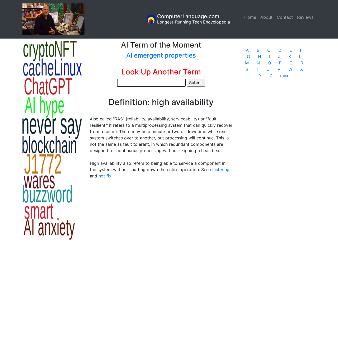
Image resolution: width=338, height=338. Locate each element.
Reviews (305, 17)
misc (284, 75)
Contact (285, 17)
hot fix (104, 176)
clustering (219, 169)
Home (251, 17)
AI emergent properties (161, 55)
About (266, 17)
